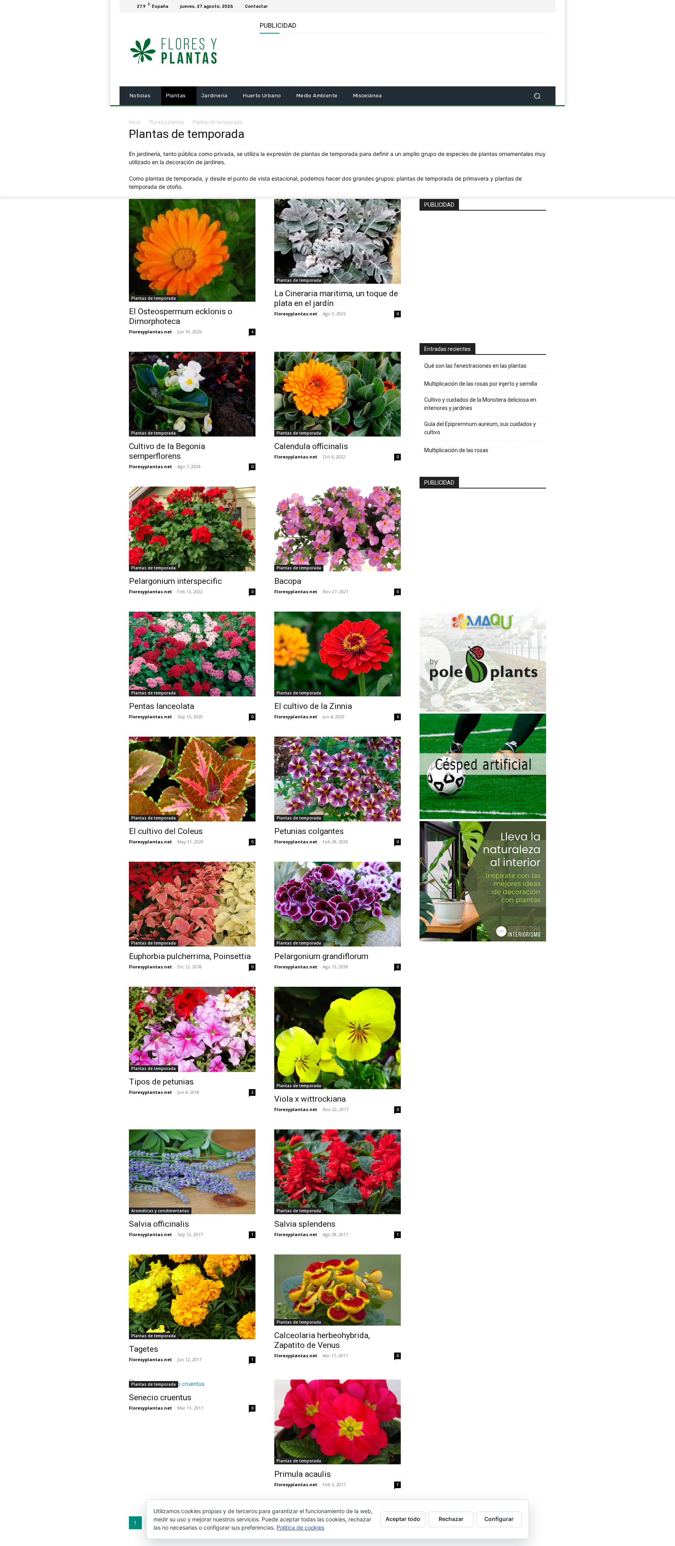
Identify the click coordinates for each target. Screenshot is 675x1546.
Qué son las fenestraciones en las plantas (475, 366)
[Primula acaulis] (337, 1422)
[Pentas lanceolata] (192, 654)
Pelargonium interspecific (175, 581)
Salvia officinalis (159, 1224)
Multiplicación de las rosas (456, 450)
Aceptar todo (403, 1519)
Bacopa (287, 581)
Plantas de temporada (153, 298)
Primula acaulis (302, 1474)
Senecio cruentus (160, 1397)
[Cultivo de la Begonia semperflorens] (192, 394)
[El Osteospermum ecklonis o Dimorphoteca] (192, 250)
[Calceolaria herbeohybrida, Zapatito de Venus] (337, 1290)
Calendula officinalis (311, 446)
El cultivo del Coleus (166, 831)
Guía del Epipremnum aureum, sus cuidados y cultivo (480, 428)
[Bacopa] (337, 529)
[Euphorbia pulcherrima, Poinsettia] (192, 904)
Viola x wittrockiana (310, 1099)
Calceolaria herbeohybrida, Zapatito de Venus (322, 1340)
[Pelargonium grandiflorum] (337, 904)
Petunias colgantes (309, 831)
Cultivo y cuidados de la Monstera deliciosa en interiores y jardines (480, 404)
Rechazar (451, 1519)
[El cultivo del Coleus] (192, 779)
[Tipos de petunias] (192, 1029)
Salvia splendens (305, 1224)
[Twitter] (541, 6)
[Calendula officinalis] (337, 394)
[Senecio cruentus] (192, 1384)
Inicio (135, 122)
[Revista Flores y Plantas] (185, 50)
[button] (537, 96)
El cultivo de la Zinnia (313, 706)
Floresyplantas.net (150, 332)
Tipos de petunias (161, 1081)
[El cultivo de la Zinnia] (337, 654)
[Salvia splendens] (337, 1171)
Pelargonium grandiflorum (321, 956)
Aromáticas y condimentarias (160, 1210)
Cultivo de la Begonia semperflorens (167, 451)
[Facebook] (532, 6)
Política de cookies (300, 1527)
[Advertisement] (402, 59)
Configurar (499, 1519)
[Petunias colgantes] (337, 779)
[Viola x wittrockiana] (337, 1038)
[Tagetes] (192, 1296)
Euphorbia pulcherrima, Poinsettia (190, 956)
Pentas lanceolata (161, 706)
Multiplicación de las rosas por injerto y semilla (480, 384)
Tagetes (143, 1349)
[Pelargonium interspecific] (192, 529)
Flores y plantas (166, 122)
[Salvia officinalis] (192, 1171)
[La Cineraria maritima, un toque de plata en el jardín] (337, 241)
